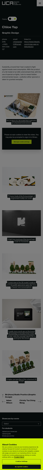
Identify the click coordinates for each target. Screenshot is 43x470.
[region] (21, 454)
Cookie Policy (19, 457)
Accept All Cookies (21, 467)
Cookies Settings (21, 461)
